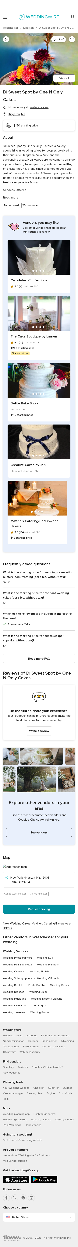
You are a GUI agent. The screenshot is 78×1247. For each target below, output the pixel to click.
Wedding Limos (38, 992)
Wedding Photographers (17, 957)
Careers (33, 1041)
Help (6, 1098)
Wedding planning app (16, 1114)
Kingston (28, 27)
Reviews (23, 1067)
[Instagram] (31, 1197)
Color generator (64, 1119)
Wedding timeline (41, 1119)
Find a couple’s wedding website (22, 1140)
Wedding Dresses (13, 992)
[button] (39, 712)
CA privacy (9, 1052)
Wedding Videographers (17, 978)
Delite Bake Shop (24, 403)
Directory (8, 1067)
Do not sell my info (53, 1046)
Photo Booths (36, 985)
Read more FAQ (39, 659)
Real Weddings (12, 1125)
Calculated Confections (29, 280)
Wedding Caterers (14, 971)
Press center (49, 1041)
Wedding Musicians (14, 998)
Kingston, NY (17, 114)
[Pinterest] (23, 1197)
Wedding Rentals (13, 985)
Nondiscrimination (13, 1041)
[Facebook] (6, 1197)
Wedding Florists (39, 971)
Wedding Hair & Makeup (17, 964)
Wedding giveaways (15, 1119)
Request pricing (39, 909)
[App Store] (16, 1182)
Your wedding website (16, 1087)
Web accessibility (30, 1052)
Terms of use (11, 1046)
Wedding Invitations (14, 1005)
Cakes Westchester (15, 893)
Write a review (39, 731)
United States (20, 1217)
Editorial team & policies (55, 1035)
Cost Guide (65, 1093)
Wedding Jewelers (14, 1012)
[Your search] (6, 39)
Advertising (67, 1041)
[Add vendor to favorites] (72, 39)
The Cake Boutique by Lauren (34, 336)
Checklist (38, 1087)
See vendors (39, 832)
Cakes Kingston (39, 893)
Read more (10, 197)
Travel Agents (39, 1005)
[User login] (72, 17)
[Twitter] (14, 1197)
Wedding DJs (45, 957)
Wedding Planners (48, 964)
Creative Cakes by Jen (28, 465)
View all (64, 78)
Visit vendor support (15, 1160)
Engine (51, 1093)
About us (31, 1035)
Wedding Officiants (48, 978)
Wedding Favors (39, 1012)
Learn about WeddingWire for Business (26, 1155)
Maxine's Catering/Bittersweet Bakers (34, 523)
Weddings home (13, 1035)
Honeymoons (33, 1125)
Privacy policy (31, 1046)
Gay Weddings (11, 1072)
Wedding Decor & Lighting (46, 998)
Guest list (53, 1087)
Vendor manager (13, 1093)
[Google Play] (44, 1182)
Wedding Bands (59, 985)
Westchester (11, 27)
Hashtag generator (45, 1114)
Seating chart (35, 1093)
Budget (67, 1087)
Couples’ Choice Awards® (47, 1067)
